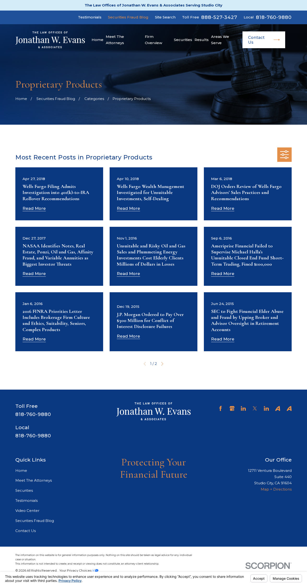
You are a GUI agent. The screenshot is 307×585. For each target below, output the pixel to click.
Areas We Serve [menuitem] (220, 39)
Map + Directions (276, 489)
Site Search (165, 17)
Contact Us (256, 40)
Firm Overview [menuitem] (153, 39)
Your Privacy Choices (75, 570)
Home (21, 470)
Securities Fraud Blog (128, 17)
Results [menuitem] (202, 39)
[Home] (50, 39)
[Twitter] (254, 408)
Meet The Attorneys (33, 480)
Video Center (27, 510)
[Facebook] (220, 408)
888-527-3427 (219, 17)
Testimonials (89, 17)
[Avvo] (277, 408)
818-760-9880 (274, 17)
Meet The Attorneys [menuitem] (115, 39)
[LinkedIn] (243, 408)
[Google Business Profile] (232, 408)
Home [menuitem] (97, 39)
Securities (24, 490)
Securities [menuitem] (183, 39)
